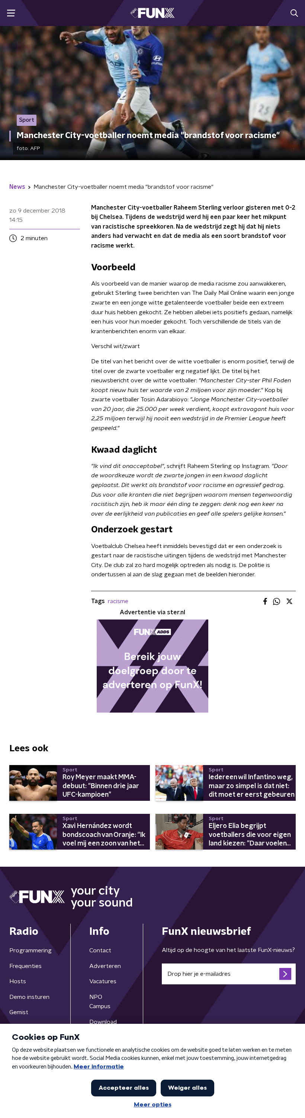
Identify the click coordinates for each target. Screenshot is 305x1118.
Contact (100, 950)
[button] (11, 13)
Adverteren (105, 966)
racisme (118, 601)
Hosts (17, 981)
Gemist (18, 1012)
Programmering (30, 950)
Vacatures (102, 981)
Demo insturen (29, 997)
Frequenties (25, 966)
